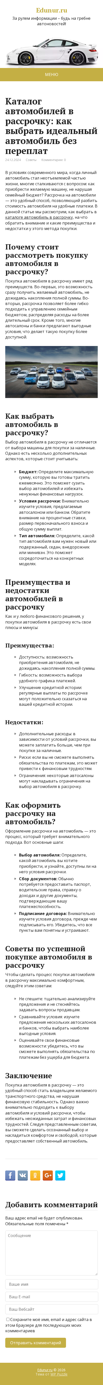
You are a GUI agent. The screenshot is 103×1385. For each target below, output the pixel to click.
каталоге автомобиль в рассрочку (39, 217)
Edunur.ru (51, 10)
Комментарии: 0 (54, 160)
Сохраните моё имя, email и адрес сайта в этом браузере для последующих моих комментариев (48, 1325)
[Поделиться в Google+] (48, 1175)
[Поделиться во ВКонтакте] (23, 1175)
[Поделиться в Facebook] (10, 1175)
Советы (31, 160)
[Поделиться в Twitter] (60, 1175)
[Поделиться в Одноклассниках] (35, 1175)
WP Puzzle (59, 1374)
